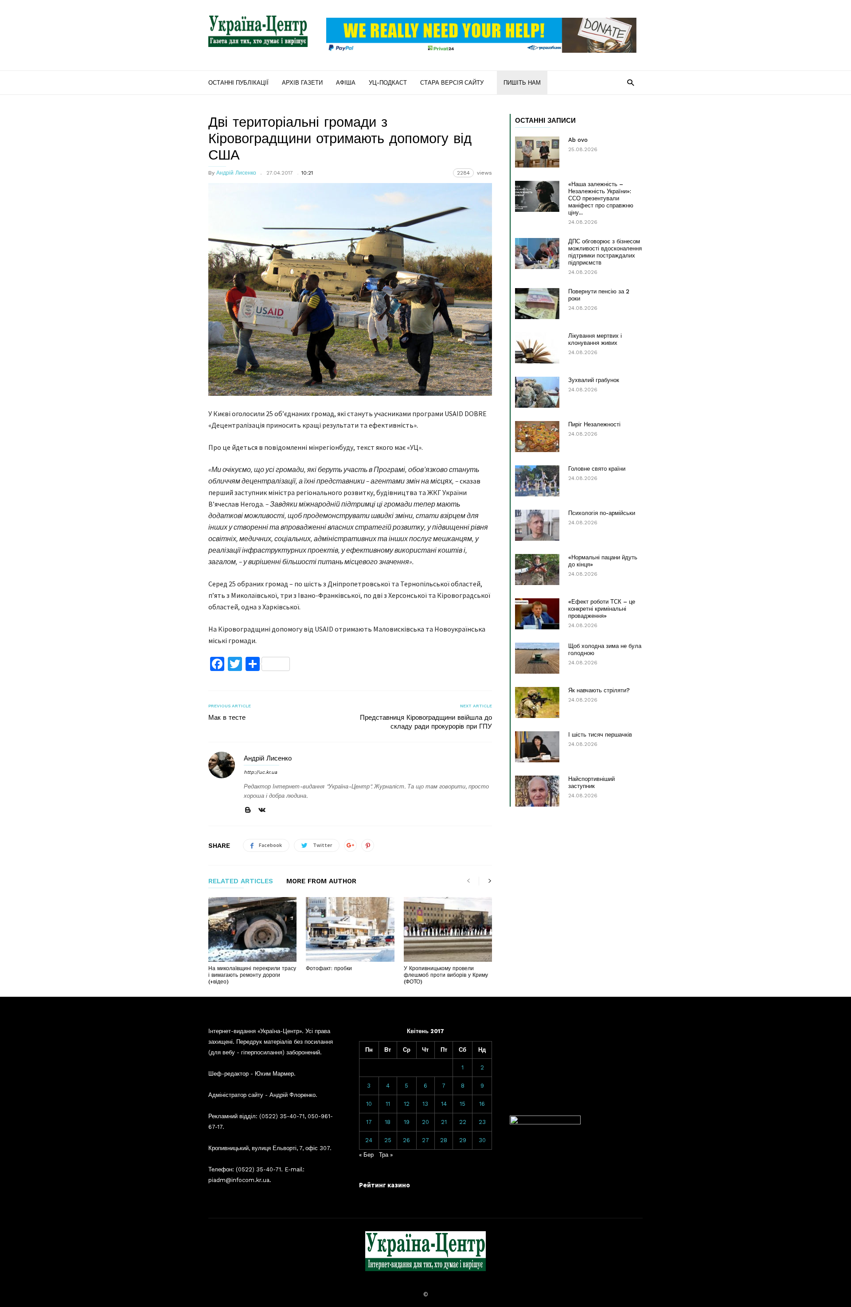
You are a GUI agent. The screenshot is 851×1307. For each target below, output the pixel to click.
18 (387, 1122)
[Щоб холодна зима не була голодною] (537, 658)
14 (444, 1103)
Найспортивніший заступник (591, 782)
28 (443, 1140)
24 (368, 1140)
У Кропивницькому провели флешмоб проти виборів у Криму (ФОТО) (446, 975)
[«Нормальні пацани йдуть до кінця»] (537, 569)
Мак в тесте (227, 718)
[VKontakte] (262, 810)
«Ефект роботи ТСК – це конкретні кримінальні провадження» (601, 608)
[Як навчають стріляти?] (537, 702)
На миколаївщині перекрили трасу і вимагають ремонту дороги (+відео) (252, 975)
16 (482, 1103)
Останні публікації (238, 82)
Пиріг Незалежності (594, 424)
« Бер (366, 1154)
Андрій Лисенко (236, 173)
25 (387, 1140)
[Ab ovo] (537, 152)
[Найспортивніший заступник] (537, 791)
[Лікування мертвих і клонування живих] (537, 347)
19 (407, 1122)
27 (425, 1140)
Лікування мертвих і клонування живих (595, 339)
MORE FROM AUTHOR (321, 881)
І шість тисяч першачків (600, 734)
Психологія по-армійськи (601, 513)
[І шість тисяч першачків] (537, 746)
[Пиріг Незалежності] (537, 436)
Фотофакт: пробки (329, 968)
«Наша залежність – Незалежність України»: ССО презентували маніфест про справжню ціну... (600, 198)
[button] (630, 82)
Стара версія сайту (452, 82)
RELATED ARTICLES (240, 881)
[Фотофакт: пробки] (350, 929)
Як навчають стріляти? (599, 690)
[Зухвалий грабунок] (537, 392)
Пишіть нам (522, 82)
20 (425, 1122)
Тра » (386, 1154)
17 (369, 1122)
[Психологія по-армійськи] (537, 525)
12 (407, 1103)
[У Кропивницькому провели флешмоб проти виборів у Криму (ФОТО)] (448, 929)
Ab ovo (578, 140)
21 (444, 1122)
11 (388, 1103)
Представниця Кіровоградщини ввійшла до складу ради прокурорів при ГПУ (426, 722)
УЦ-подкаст (388, 82)
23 (482, 1122)
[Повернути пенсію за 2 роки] (537, 303)
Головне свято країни (596, 468)
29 (462, 1140)
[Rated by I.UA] (545, 1122)
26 (406, 1140)
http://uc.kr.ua (260, 772)
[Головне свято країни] (537, 480)
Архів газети (302, 82)
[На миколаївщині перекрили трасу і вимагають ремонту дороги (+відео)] (252, 929)
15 (462, 1103)
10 (369, 1103)
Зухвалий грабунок (593, 380)
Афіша (345, 82)
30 (482, 1140)
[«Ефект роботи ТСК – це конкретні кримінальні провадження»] (537, 613)
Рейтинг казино (384, 1185)
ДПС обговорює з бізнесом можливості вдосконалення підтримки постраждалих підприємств (605, 252)
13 (425, 1103)
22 (462, 1122)
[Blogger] (248, 810)
